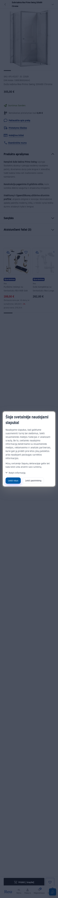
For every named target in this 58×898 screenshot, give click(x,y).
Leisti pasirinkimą (33, 480)
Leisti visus (13, 480)
